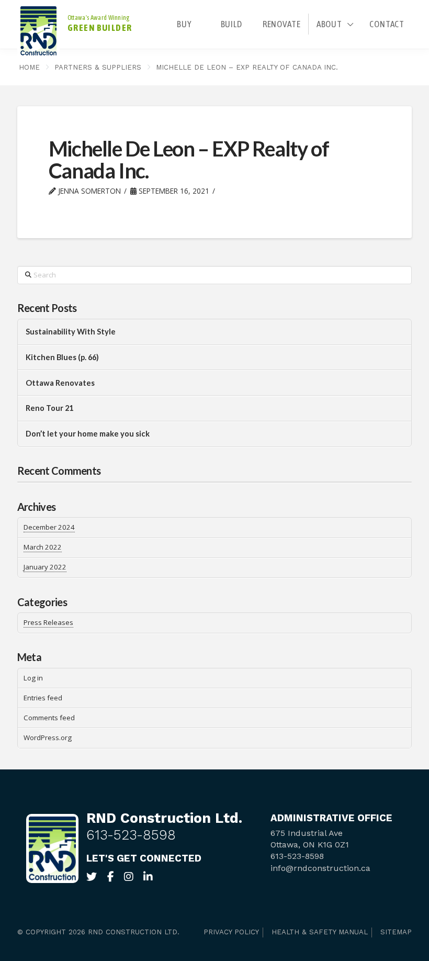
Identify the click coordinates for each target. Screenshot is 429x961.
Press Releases (48, 622)
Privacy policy (231, 932)
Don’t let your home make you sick (88, 433)
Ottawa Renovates (60, 382)
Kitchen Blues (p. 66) (62, 357)
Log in (33, 678)
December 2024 (49, 527)
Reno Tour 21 (49, 408)
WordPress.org (48, 737)
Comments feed (49, 717)
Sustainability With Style (71, 331)
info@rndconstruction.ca (320, 868)
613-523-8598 (131, 834)
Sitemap (396, 932)
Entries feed (43, 697)
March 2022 (43, 547)
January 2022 (45, 567)
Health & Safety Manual (320, 932)
